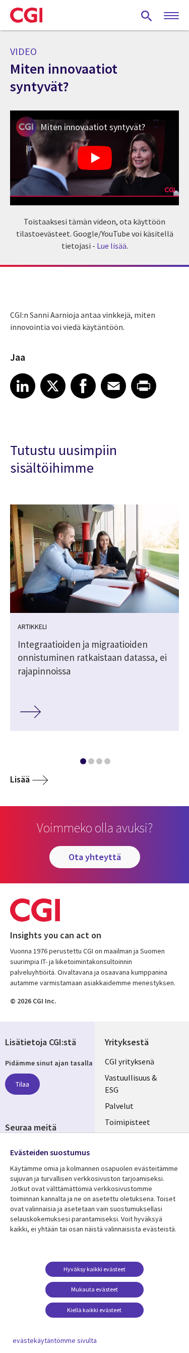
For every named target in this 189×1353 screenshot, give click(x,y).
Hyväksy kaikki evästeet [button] (94, 1269)
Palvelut (119, 1106)
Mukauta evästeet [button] (94, 1289)
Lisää (20, 779)
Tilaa (22, 1084)
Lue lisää (112, 246)
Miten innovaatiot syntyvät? (92, 127)
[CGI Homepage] (26, 15)
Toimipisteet (127, 1122)
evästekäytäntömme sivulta (55, 1340)
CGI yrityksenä (129, 1061)
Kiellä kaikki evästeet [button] (94, 1310)
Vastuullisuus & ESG (131, 1084)
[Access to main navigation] (171, 16)
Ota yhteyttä (95, 857)
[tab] (82, 763)
